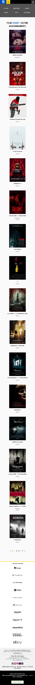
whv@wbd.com (17, 653)
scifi (16, 12)
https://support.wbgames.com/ (21, 650)
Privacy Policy (21, 666)
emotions (17, 8)
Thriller (17, 444)
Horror (17, 89)
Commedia (17, 508)
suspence (27, 12)
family (27, 8)
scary (6, 12)
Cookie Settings (17, 682)
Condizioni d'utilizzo (9, 666)
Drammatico (17, 57)
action (6, 8)
